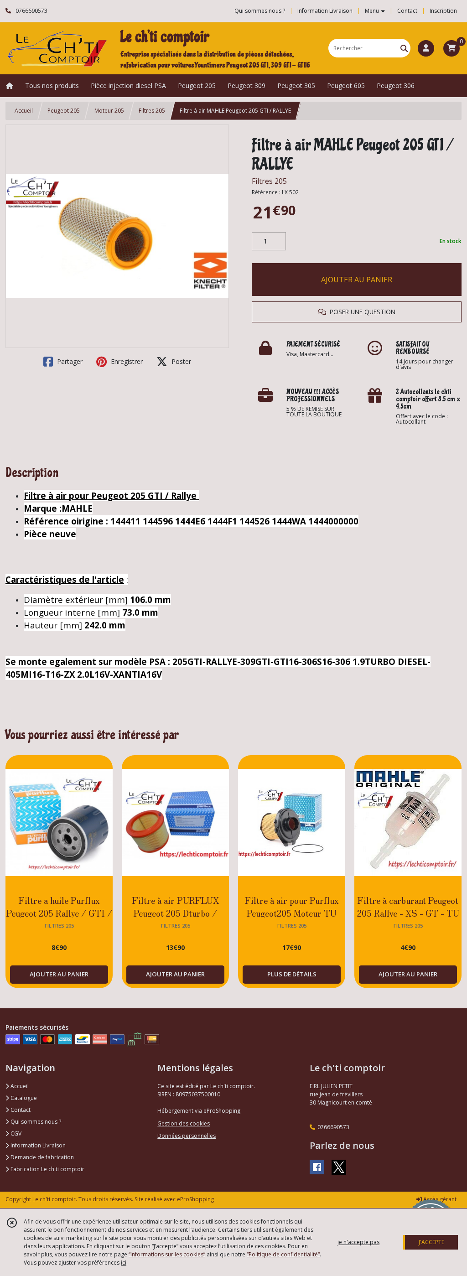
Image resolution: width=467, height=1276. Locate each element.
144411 (126, 521)
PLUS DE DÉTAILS (292, 974)
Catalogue (23, 1098)
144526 (255, 521)
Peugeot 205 (63, 110)
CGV (15, 1133)
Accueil (24, 110)
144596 (159, 521)
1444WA (290, 521)
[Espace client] (426, 48)
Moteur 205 (109, 110)
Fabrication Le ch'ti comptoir (46, 1169)
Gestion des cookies (183, 1123)
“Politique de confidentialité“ (283, 1254)
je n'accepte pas (358, 1242)
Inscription (443, 11)
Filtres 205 (152, 110)
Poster (180, 361)
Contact (407, 11)
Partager (69, 361)
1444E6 (191, 521)
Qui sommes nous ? (35, 1122)
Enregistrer (126, 361)
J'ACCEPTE (431, 1242)
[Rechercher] (404, 48)
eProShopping (195, 1199)
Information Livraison (37, 1145)
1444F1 (223, 521)
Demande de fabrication (41, 1157)
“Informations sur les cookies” (167, 1254)
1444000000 (333, 521)
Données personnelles (186, 1136)
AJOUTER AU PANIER (356, 280)
